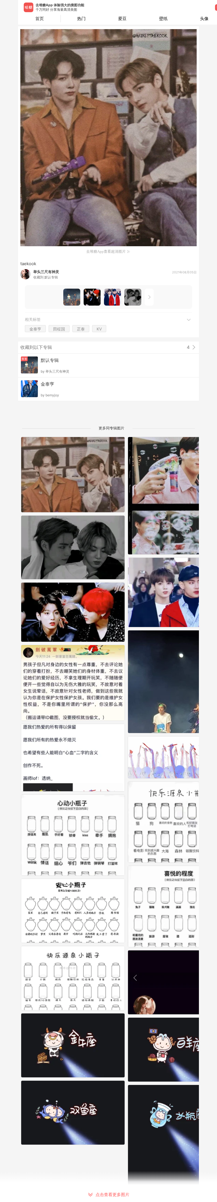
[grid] (110, 819)
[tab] (81, 18)
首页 (39, 18)
